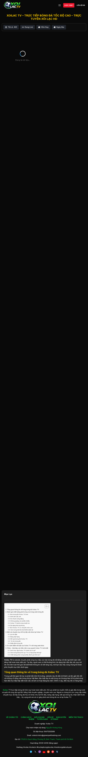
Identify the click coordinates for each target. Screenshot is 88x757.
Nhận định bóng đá (16, 643)
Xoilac (7, 660)
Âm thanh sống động (17, 619)
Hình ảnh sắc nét (15, 616)
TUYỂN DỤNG (42, 719)
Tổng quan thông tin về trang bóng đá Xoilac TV (23, 609)
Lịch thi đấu (13, 634)
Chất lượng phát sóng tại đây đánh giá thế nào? (25, 655)
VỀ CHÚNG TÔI (12, 717)
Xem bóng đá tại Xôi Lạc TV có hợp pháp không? (25, 652)
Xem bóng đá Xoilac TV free (19, 614)
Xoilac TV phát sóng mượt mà (20, 623)
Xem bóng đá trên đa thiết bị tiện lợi (21, 630)
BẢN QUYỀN (61, 717)
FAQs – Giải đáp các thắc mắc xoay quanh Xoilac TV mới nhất (27, 648)
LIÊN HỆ (50, 717)
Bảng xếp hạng (15, 637)
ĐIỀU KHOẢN (39, 717)
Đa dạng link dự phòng (17, 625)
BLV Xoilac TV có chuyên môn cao (21, 627)
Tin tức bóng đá (15, 641)
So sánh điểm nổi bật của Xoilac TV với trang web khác (25, 645)
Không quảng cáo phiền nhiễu (20, 621)
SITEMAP (54, 719)
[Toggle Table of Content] (45, 606)
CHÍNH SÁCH (26, 717)
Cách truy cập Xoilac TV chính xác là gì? (23, 650)
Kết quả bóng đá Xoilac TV (18, 639)
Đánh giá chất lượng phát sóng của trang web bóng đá (25, 612)
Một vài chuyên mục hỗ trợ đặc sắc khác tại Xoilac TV (25, 632)
